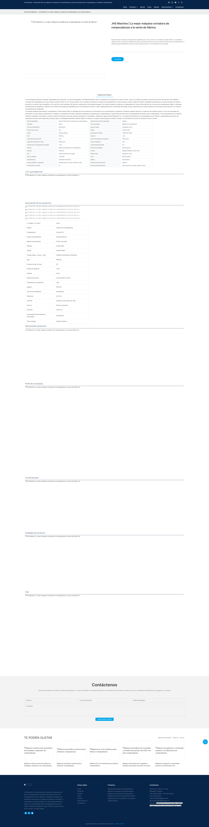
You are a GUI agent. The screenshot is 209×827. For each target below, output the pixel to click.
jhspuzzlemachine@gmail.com (159, 798)
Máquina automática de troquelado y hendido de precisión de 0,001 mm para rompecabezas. (136, 765)
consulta (117, 59)
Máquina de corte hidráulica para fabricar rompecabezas (104, 765)
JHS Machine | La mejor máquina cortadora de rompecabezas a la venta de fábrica (64, 12)
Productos (175, 737)
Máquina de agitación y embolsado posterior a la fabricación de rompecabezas (167, 765)
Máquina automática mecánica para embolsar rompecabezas (69, 765)
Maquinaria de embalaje (164, 737)
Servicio (182, 737)
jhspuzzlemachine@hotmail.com (159, 801)
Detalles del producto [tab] (104, 95)
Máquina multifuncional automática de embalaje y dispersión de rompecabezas (38, 765)
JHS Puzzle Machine (30, 12)
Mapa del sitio (119, 824)
